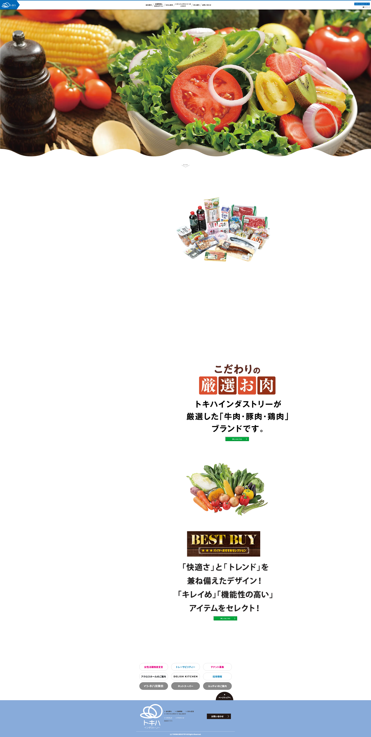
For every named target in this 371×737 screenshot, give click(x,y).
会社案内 (149, 5)
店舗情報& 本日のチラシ (158, 5)
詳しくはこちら (130, 260)
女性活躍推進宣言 (153, 667)
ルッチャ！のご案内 (217, 686)
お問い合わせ (206, 5)
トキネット (169, 718)
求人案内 (196, 5)
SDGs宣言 (169, 5)
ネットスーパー (185, 686)
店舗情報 (179, 711)
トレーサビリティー (185, 667)
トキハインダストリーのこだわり (176, 714)
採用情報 (217, 676)
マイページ (367, 7)
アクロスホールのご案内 (153, 676)
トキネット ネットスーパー (361, 4)
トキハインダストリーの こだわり (183, 5)
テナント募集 (217, 667)
